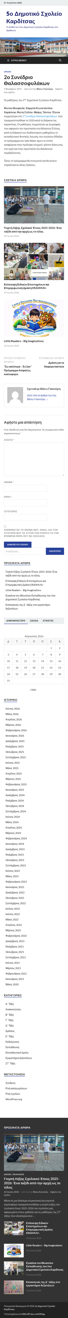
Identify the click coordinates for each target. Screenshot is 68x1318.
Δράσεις (7, 72)
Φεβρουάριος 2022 (16, 935)
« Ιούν (33, 689)
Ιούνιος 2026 (13, 708)
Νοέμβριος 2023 (15, 854)
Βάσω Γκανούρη (45, 89)
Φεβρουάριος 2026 (16, 730)
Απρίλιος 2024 (14, 827)
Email (8, 497)
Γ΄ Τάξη (9, 1020)
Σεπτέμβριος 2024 (16, 811)
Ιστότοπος (10, 511)
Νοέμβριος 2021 (15, 946)
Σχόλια (34, 620)
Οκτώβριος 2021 (15, 951)
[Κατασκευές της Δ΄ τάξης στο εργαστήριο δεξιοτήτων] (14, 1282)
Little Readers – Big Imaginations (24, 341)
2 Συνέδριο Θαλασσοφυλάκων (39, 116)
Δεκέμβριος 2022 (15, 892)
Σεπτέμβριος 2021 (16, 957)
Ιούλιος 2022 (13, 908)
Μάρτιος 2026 (13, 724)
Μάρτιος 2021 (13, 968)
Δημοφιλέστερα (15, 620)
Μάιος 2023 (12, 876)
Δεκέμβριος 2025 (15, 740)
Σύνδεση (10, 1082)
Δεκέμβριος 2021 (15, 941)
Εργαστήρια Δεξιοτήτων (19, 1057)
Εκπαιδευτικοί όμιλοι (17, 1052)
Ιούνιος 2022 (13, 914)
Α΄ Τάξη (10, 1003)
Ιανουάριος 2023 (15, 886)
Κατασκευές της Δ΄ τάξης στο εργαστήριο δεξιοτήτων (43, 1283)
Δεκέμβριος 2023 (15, 849)
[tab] (16, 621)
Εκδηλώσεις (12, 1041)
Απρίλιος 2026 (14, 719)
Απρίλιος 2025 (14, 773)
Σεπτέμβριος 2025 (16, 757)
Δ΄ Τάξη (10, 1025)
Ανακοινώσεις (13, 1009)
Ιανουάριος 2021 (15, 978)
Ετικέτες (48, 620)
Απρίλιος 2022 (14, 924)
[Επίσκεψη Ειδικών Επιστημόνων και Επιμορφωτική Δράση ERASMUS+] (34, 262)
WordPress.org (14, 1099)
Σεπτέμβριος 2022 (16, 903)
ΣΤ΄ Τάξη (10, 1063)
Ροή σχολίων (13, 1093)
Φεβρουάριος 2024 (16, 838)
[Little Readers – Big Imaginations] (34, 319)
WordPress (28, 1314)
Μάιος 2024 (12, 822)
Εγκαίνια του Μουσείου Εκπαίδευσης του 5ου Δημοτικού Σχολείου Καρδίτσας (44, 1266)
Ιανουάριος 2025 (15, 789)
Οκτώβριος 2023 (15, 859)
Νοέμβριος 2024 (15, 800)
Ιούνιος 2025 (13, 762)
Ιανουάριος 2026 (15, 735)
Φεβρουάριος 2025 (16, 784)
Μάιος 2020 (12, 984)
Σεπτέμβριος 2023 (16, 865)
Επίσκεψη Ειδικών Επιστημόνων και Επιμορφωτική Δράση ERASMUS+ (26, 286)
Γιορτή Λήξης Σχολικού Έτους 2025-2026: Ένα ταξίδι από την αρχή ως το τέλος (33, 229)
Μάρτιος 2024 (13, 832)
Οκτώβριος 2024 (15, 805)
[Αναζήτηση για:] (34, 551)
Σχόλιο (9, 440)
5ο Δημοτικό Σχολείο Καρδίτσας (34, 17)
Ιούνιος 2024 (13, 816)
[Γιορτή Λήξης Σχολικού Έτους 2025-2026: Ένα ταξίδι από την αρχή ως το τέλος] (34, 205)
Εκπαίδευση (12, 1047)
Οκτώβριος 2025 (15, 751)
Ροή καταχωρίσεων (16, 1088)
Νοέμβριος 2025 (15, 746)
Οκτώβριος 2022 (15, 897)
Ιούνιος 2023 (13, 870)
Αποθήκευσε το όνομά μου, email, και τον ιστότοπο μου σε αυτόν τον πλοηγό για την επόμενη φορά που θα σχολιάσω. (31, 533)
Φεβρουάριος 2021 (16, 973)
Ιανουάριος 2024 (15, 843)
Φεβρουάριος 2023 (16, 881)
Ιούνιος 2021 (13, 962)
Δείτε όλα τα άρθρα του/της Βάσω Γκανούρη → (41, 397)
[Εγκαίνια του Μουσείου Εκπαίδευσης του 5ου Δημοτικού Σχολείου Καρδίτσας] (14, 1263)
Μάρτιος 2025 (13, 778)
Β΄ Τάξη (10, 1014)
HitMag (41, 1314)
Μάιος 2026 (12, 713)
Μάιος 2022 (12, 919)
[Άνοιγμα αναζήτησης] (60, 60)
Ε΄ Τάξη (10, 1036)
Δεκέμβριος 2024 (15, 795)
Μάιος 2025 (12, 768)
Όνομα (9, 482)
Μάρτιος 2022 (13, 930)
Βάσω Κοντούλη (40, 1192)
